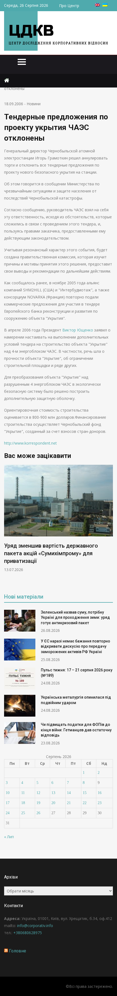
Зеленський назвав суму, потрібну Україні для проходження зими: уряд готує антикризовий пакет (75, 617)
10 (8, 793)
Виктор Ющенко (77, 330)
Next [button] (109, 525)
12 (38, 793)
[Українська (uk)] (105, 5)
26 (38, 813)
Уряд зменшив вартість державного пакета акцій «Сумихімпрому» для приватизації (51, 553)
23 (99, 803)
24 (8, 813)
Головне (17, 950)
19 (38, 803)
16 (99, 793)
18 (23, 803)
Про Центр (69, 5)
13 (53, 793)
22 (85, 803)
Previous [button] (7, 525)
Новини (34, 103)
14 (69, 793)
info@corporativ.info (35, 925)
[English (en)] (97, 5)
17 (8, 803)
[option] (58, 518)
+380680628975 (27, 932)
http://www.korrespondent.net (30, 443)
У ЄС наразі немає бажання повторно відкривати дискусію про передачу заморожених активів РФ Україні (75, 646)
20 (53, 803)
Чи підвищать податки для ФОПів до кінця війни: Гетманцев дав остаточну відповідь (76, 729)
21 (69, 803)
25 (23, 813)
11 (23, 793)
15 (85, 793)
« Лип (9, 836)
